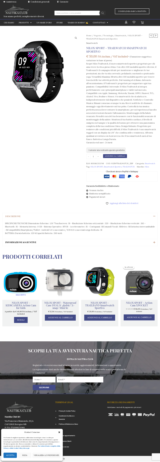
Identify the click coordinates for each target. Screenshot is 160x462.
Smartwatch (120, 35)
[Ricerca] (103, 13)
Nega (24, 455)
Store (59, 22)
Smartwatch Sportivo (113, 167)
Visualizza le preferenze (46, 455)
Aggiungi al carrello (115, 156)
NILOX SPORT (96, 167)
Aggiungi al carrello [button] (60, 317)
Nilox (147, 167)
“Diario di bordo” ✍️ (77, 22)
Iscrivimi (44, 387)
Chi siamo (9, 22)
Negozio (97, 35)
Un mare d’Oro (44, 22)
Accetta (10, 455)
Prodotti (24, 22)
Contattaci (99, 22)
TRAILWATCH (129, 167)
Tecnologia (108, 35)
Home (89, 35)
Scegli (20, 320)
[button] (59, 432)
